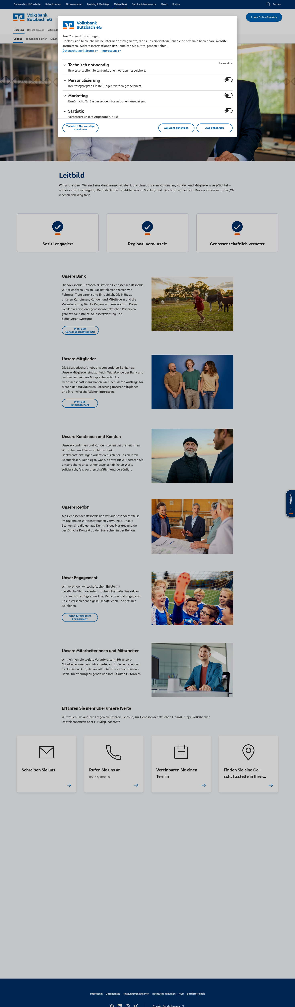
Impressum (109, 51)
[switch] (229, 79)
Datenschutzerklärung (78, 51)
